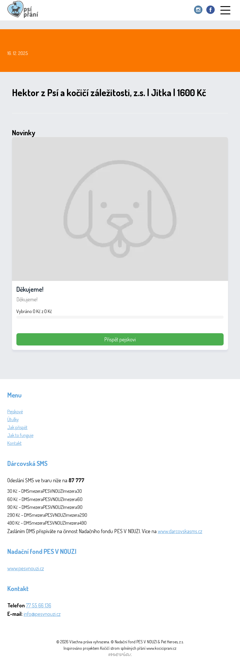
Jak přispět (17, 427)
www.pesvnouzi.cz (25, 568)
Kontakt (14, 443)
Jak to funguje (20, 435)
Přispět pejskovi (120, 339)
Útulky (13, 419)
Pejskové (15, 411)
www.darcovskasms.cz (180, 531)
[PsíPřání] (24, 10)
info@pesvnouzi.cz (42, 614)
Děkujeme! (29, 289)
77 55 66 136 (38, 605)
